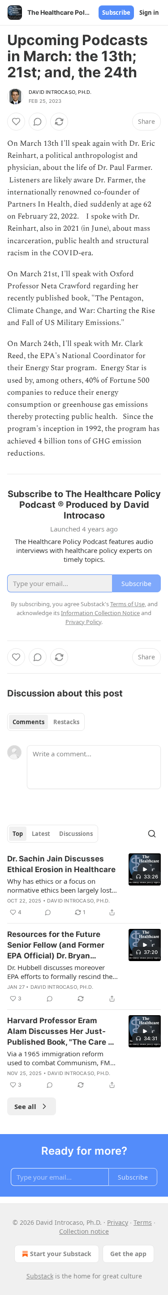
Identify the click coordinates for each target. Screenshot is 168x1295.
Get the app (128, 1253)
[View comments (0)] (38, 122)
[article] (84, 885)
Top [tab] (18, 834)
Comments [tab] (28, 722)
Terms (143, 1222)
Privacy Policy (83, 622)
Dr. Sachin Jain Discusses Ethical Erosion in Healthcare (61, 864)
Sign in (149, 12)
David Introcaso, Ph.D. (60, 92)
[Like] (16, 122)
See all (25, 1106)
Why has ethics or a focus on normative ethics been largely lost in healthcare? (59, 885)
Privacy (117, 1222)
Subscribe (116, 12)
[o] (145, 869)
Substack (39, 1276)
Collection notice (84, 1231)
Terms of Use (127, 604)
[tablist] (46, 722)
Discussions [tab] (76, 834)
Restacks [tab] (66, 722)
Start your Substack (60, 1253)
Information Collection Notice (100, 613)
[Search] (152, 834)
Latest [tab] (41, 834)
